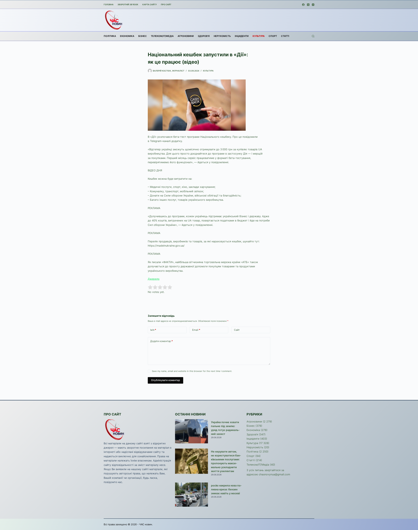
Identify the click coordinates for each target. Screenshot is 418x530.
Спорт (273, 36)
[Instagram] (313, 4)
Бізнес (142, 36)
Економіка (127, 36)
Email (196, 329)
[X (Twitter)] (308, 4)
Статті (285, 36)
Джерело (154, 279)
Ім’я (153, 329)
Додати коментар (161, 341)
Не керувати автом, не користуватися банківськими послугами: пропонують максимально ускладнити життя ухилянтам (226, 461)
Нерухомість (222, 36)
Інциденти (242, 36)
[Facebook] (303, 4)
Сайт (237, 329)
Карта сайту (149, 4)
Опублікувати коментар (165, 380)
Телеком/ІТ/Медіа (162, 36)
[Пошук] (313, 36)
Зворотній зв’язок (128, 4)
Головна (108, 4)
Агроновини (186, 36)
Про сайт (166, 4)
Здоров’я (204, 36)
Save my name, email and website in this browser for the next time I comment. (192, 371)
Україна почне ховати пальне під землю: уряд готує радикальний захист (225, 428)
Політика (110, 36)
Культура (259, 36)
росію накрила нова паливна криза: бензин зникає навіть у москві (226, 489)
